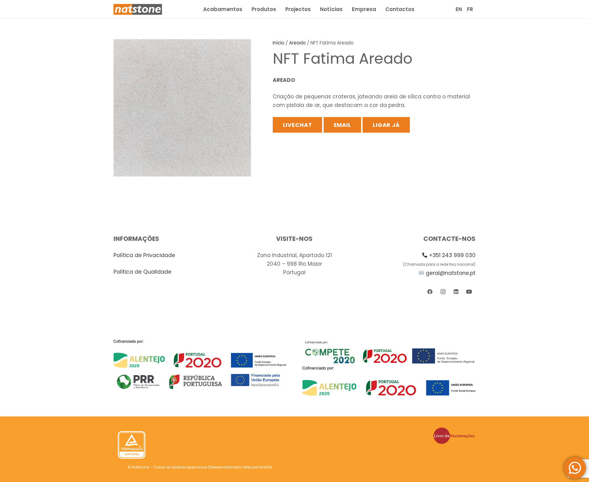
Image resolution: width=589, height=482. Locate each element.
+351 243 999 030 (452, 255)
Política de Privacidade (144, 255)
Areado (297, 43)
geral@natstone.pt (450, 273)
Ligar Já (386, 125)
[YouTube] (468, 291)
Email (343, 125)
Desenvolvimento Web (231, 467)
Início (278, 43)
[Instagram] (442, 291)
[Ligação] (138, 9)
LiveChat (297, 125)
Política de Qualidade (142, 271)
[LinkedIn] (456, 291)
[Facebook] (430, 291)
